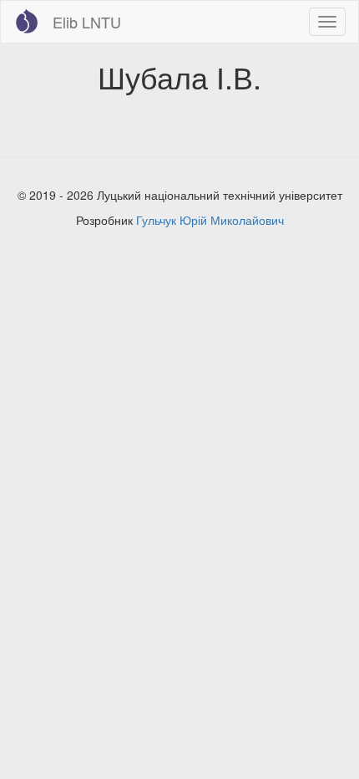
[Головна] (27, 21)
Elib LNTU (87, 22)
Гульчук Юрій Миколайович (210, 219)
